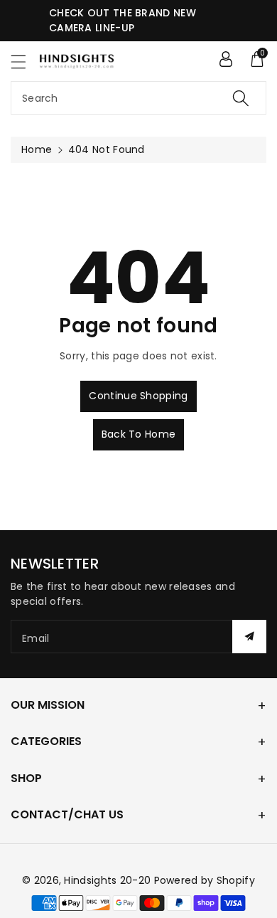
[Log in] (225, 59)
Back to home (139, 434)
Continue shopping (138, 396)
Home (36, 149)
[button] (25, 61)
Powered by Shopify (204, 880)
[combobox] (138, 98)
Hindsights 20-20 (107, 880)
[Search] (241, 98)
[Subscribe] (249, 636)
